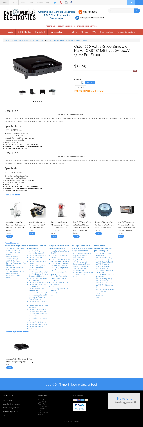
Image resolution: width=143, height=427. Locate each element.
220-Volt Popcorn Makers (38, 312)
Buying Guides (43, 412)
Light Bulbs (100, 295)
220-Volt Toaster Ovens (38, 324)
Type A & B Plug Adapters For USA (59, 256)
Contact (22, 2)
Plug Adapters (106, 32)
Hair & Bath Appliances (15, 246)
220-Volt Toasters (36, 326)
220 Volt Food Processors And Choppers (38, 279)
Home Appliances (58, 32)
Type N (54, 293)
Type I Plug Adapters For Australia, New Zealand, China (59, 278)
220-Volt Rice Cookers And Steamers (38, 315)
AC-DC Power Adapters (82, 253)
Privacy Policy (43, 408)
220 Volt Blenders (36, 253)
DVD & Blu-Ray (24, 32)
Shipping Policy (43, 406)
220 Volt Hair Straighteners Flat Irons (15, 268)
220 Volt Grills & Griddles (38, 282)
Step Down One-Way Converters (80, 257)
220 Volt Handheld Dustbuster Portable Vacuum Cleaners (105, 270)
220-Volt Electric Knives (38, 295)
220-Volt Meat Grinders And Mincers (38, 306)
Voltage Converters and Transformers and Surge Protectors (82, 248)
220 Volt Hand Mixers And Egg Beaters (37, 285)
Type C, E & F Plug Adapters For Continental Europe (60, 260)
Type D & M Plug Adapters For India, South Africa (60, 264)
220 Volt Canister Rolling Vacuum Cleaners (103, 259)
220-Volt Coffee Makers (38, 293)
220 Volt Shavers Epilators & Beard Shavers (16, 272)
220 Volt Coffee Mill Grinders (35, 258)
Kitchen (73, 32)
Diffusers (99, 293)
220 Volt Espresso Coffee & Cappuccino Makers (38, 275)
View (9, 236)
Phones (84, 32)
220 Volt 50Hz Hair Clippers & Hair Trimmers (15, 249)
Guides (31, 2)
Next (53, 93)
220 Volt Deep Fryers (37, 265)
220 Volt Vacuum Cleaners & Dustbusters (105, 290)
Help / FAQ (42, 402)
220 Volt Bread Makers (37, 255)
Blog (47, 2)
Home (5, 2)
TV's (94, 32)
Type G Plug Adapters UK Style (59, 269)
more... (8, 278)
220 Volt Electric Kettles (38, 272)
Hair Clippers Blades (14, 275)
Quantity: (77, 79)
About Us (14, 2)
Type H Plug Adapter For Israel (59, 273)
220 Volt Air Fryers (36, 251)
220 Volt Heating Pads (104, 279)
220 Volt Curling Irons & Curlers (14, 254)
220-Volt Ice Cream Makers (38, 302)
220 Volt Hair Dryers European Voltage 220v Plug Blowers (16, 263)
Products (40, 2)
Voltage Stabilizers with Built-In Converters (83, 273)
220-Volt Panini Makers (37, 309)
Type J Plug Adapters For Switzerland (59, 283)
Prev (21, 93)
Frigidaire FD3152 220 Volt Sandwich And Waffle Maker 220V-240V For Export (104, 225)
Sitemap (41, 414)
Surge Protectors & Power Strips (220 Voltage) (82, 265)
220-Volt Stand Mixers (37, 322)
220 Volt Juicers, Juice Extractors (36, 290)
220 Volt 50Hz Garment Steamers (103, 255)
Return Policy (42, 404)
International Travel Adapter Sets (60, 252)
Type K (54, 286)
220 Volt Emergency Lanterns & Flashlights (103, 265)
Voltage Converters (126, 32)
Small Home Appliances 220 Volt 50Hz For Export (103, 248)
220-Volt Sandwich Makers (78, 40)
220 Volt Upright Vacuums (104, 286)
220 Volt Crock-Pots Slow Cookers (37, 262)
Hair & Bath (40, 32)
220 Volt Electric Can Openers (36, 269)
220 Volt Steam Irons (103, 283)
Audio (10, 32)
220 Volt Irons (101, 281)
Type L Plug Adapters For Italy (59, 290)
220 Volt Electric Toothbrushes (12, 258)
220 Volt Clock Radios (104, 262)
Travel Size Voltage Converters (79, 269)
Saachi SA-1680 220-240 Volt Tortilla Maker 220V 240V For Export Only (37, 225)
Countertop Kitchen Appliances (56, 40)
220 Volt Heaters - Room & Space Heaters (104, 275)
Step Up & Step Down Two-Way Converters (82, 261)
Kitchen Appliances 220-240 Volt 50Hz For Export (27, 40)
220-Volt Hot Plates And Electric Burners (37, 298)
